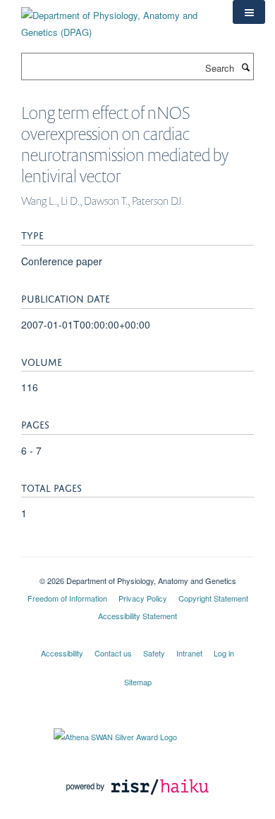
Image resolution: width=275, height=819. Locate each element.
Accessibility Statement (137, 615)
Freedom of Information (67, 598)
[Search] (245, 67)
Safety (154, 653)
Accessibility (62, 653)
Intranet (189, 653)
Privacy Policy (142, 598)
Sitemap (138, 681)
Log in (224, 653)
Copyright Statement (213, 598)
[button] (249, 12)
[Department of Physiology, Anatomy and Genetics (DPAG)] (116, 18)
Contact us (113, 653)
